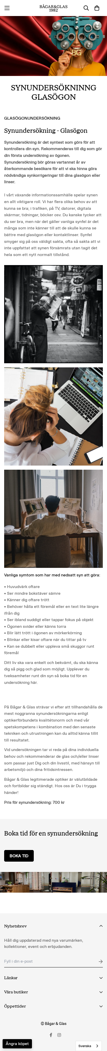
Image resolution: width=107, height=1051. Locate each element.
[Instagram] (59, 1035)
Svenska (84, 1046)
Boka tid (19, 855)
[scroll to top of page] (97, 1023)
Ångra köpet (17, 1043)
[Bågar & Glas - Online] (53, 8)
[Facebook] (51, 1035)
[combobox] (89, 1046)
